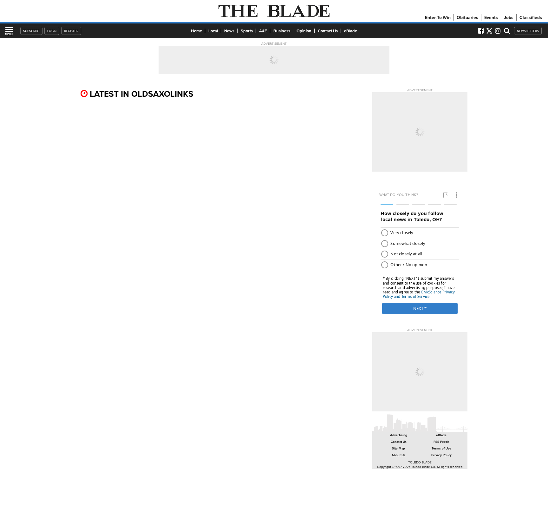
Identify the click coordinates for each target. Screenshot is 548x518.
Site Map (398, 448)
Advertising (398, 435)
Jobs (508, 17)
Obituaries (467, 17)
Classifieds (530, 17)
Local (213, 31)
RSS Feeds (441, 441)
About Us (398, 455)
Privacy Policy (441, 455)
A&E (263, 31)
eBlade (350, 31)
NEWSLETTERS (528, 31)
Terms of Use (441, 448)
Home (196, 31)
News (229, 31)
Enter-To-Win (438, 17)
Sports (247, 31)
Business (281, 31)
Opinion (304, 31)
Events (491, 17)
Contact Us (328, 31)
